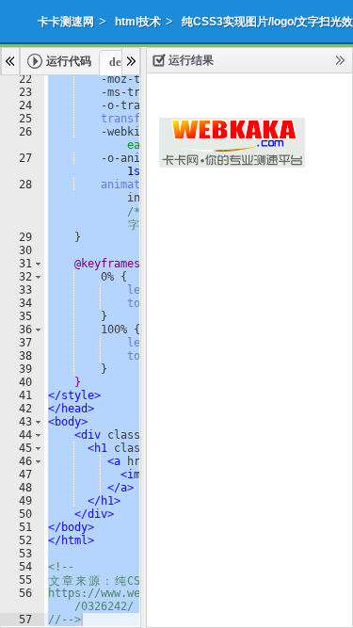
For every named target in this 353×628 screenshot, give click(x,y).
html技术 (138, 21)
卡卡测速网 (66, 21)
